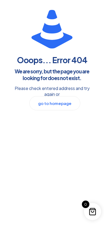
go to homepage (54, 103)
